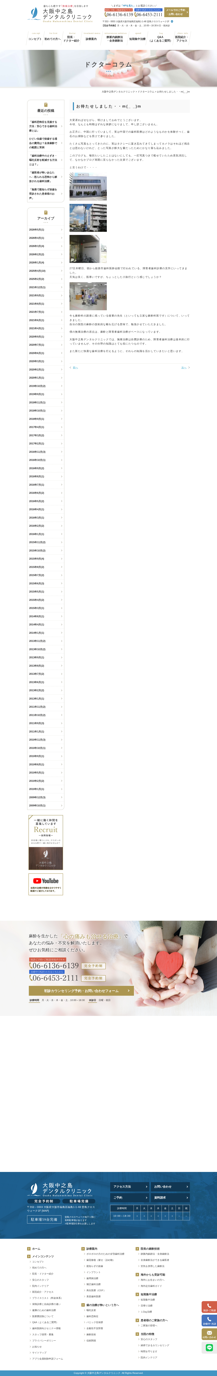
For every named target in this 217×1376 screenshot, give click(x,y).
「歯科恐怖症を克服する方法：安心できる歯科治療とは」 (43, 126)
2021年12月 (37, 287)
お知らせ (37, 1346)
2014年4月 (36, 624)
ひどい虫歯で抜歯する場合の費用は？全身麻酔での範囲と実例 (43, 143)
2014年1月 (36, 632)
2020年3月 (36, 361)
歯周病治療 (92, 1278)
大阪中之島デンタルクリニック (103, 1373)
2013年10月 (37, 649)
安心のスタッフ (40, 1279)
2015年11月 (37, 542)
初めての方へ (52, 38)
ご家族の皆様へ (149, 1325)
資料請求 (160, 1197)
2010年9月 (36, 756)
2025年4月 (37, 270)
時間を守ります (149, 1351)
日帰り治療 (147, 1305)
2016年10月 (37, 459)
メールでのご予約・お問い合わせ (175, 12)
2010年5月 (36, 772)
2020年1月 (36, 377)
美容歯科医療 (93, 1296)
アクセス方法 (122, 1186)
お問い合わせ (163, 1186)
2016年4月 (36, 509)
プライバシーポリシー (44, 1340)
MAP (45, 1210)
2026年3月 (36, 246)
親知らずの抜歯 (94, 1266)
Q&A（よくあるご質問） (160, 39)
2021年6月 (36, 320)
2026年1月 (36, 262)
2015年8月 (36, 567)
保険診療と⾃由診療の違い (46, 1304)
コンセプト (35, 38)
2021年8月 (36, 303)
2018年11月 (37, 402)
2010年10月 (37, 748)
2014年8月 (36, 616)
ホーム (36, 1248)
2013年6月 (36, 682)
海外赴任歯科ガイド (151, 1286)
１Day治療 (146, 1311)
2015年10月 (37, 550)
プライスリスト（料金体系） (47, 1298)
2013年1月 (36, 698)
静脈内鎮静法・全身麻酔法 (115, 39)
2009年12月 (37, 797)
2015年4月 (36, 599)
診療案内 (91, 38)
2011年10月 (37, 715)
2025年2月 (36, 279)
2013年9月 (36, 657)
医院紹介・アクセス (182, 39)
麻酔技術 (91, 1334)
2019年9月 (36, 394)
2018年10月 (37, 410)
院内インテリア (40, 1286)
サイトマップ (39, 1352)
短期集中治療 (137, 38)
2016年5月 (36, 501)
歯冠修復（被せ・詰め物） (100, 1260)
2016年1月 (36, 534)
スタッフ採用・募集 (43, 1334)
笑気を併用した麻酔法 (152, 1266)
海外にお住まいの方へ (152, 1279)
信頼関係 (91, 1340)
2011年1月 (36, 731)
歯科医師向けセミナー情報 (46, 1328)
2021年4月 (36, 328)
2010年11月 (37, 739)
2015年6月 (36, 583)
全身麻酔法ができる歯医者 (155, 1260)
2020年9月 (36, 336)
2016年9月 (36, 468)
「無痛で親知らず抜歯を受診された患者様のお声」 (43, 193)
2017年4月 (36, 427)
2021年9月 (36, 295)
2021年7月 (36, 311)
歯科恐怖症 (92, 1316)
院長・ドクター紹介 (71, 39)
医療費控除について (43, 1316)
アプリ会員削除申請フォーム (48, 1358)
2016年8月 (36, 476)
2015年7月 (36, 575)
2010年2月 (36, 780)
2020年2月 (36, 369)
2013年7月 (36, 673)
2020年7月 (36, 344)
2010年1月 (36, 789)
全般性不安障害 (94, 1328)
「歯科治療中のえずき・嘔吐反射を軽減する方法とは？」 (43, 160)
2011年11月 (37, 706)
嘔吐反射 (91, 1310)
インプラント (93, 1272)
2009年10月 (37, 805)
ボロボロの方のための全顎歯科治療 (105, 1254)
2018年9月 (36, 418)
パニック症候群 (94, 1322)
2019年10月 (37, 386)
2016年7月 (36, 484)
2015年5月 (36, 591)
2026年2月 (36, 254)
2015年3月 (36, 608)
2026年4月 (36, 237)
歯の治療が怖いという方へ (102, 1305)
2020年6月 (36, 353)
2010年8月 (36, 764)
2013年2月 (36, 690)
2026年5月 (36, 229)
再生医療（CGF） (96, 1290)
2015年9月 (36, 558)
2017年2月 (36, 443)
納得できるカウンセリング (155, 1345)
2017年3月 (36, 435)
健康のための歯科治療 (44, 1310)
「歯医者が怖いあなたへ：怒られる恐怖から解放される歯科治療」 (43, 177)
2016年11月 (37, 451)
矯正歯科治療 (93, 1284)
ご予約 (118, 1197)
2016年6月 (36, 492)
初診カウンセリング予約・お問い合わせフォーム (81, 991)
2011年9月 (36, 723)
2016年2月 (36, 525)
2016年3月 (36, 517)
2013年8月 (36, 665)
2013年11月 (37, 640)
